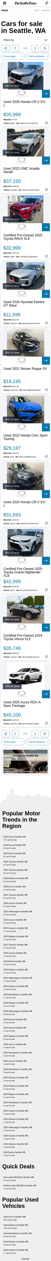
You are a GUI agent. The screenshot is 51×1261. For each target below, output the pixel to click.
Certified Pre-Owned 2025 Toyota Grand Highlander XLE (22, 572)
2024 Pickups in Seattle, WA (15, 1004)
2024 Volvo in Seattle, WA (14, 1046)
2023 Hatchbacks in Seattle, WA (17, 996)
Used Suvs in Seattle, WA (14, 1218)
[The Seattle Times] (25, 3)
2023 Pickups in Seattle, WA (15, 1087)
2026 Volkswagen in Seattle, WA (17, 1129)
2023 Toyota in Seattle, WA (15, 946)
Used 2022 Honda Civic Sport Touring (25, 437)
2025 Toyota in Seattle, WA (15, 871)
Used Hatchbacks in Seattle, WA (17, 1235)
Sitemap (25, 1259)
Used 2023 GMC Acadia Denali (21, 170)
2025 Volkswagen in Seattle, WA (17, 913)
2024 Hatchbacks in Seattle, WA (17, 1070)
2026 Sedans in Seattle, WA (15, 1037)
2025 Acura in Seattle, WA (15, 1021)
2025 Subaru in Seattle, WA (15, 929)
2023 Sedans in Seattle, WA (15, 987)
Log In (36, 10)
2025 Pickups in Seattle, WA (15, 1079)
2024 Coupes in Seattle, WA (15, 1112)
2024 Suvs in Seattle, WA (14, 846)
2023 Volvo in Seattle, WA (14, 1029)
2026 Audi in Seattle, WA (14, 1153)
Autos (4, 10)
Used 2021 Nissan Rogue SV (25, 368)
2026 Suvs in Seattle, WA (14, 888)
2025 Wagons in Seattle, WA (15, 1095)
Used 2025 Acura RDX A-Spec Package (22, 704)
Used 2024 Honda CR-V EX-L (24, 503)
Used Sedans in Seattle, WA (15, 1226)
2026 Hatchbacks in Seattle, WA (17, 1104)
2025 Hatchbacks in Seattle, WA (17, 1054)
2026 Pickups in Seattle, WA (15, 1120)
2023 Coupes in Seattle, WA (15, 1137)
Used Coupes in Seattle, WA (15, 1251)
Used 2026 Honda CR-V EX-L (24, 103)
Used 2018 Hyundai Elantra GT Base (23, 303)
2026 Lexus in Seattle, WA (14, 1062)
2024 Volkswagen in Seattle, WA (17, 1012)
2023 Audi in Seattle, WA (14, 963)
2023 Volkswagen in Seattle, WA (17, 979)
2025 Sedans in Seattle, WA (15, 938)
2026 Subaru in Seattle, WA (15, 1145)
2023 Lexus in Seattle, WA (14, 921)
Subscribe (45, 10)
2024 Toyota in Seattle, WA (15, 863)
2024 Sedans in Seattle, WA (15, 879)
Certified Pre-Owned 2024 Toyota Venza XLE (22, 637)
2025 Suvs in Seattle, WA (14, 838)
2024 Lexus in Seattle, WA (14, 904)
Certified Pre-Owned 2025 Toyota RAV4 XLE (22, 237)
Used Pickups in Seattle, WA (15, 1243)
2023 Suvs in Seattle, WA (14, 855)
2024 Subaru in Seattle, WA (15, 971)
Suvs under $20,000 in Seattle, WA (18, 1178)
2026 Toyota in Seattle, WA (15, 896)
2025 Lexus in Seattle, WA (14, 954)
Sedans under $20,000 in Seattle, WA (19, 1187)
